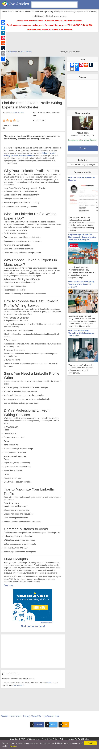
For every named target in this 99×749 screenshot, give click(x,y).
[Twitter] (3, 27)
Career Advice (25, 52)
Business (13, 52)
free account (18, 685)
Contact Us (36, 716)
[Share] (3, 58)
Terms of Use (16, 716)
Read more (8, 585)
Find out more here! (32, 626)
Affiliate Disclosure (46, 622)
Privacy (26, 716)
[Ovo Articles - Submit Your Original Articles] (15, 3)
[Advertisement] (49, 42)
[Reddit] (3, 43)
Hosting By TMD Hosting (78, 739)
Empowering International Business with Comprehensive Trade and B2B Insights (82, 237)
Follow (83, 148)
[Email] (3, 53)
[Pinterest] (3, 38)
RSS (57, 716)
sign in (48, 682)
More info (13, 746)
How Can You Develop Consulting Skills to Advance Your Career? (81, 333)
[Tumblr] (3, 48)
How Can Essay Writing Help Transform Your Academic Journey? (81, 284)
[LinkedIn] (3, 32)
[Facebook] (3, 22)
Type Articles (48, 716)
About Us (5, 716)
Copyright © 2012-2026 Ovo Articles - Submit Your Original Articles (38, 739)
